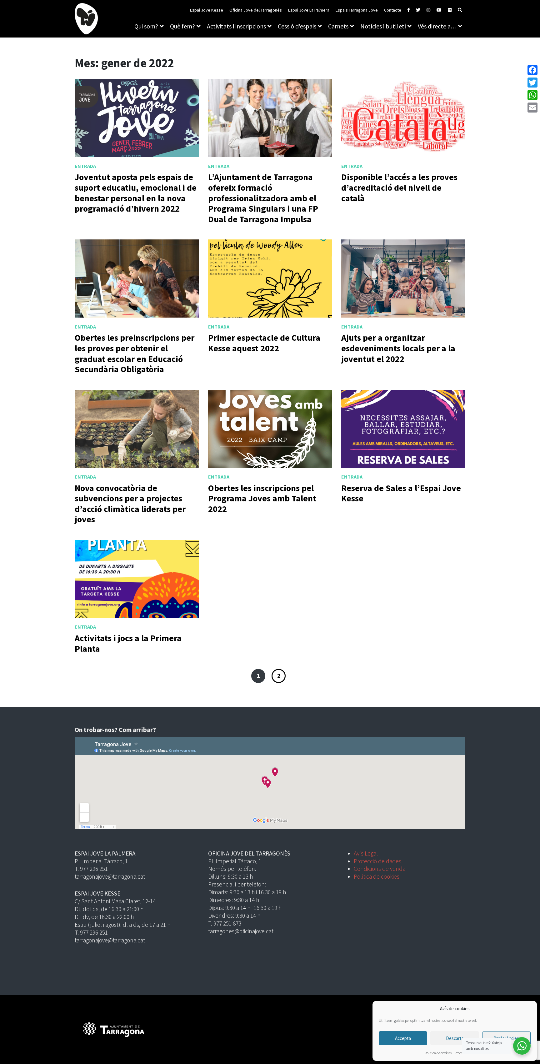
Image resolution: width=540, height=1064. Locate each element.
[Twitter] (532, 82)
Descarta (455, 1038)
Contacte (392, 10)
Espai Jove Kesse (206, 10)
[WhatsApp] (532, 95)
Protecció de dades (377, 861)
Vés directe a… (437, 26)
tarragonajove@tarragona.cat (110, 876)
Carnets (338, 26)
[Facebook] (532, 70)
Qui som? (146, 26)
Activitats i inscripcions (236, 26)
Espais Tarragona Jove (357, 10)
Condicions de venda (379, 868)
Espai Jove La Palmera (308, 10)
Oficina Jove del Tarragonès (255, 10)
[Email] (532, 107)
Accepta (403, 1038)
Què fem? (182, 26)
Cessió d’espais (297, 26)
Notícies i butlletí (383, 26)
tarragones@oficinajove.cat (240, 931)
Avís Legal (366, 853)
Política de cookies (438, 1053)
